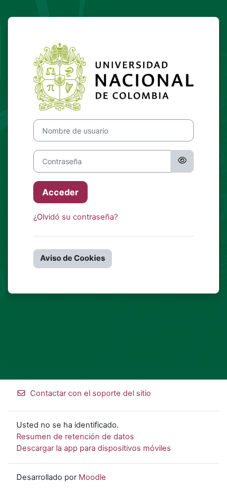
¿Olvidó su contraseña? (75, 217)
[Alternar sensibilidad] (182, 161)
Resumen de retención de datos (75, 436)
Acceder (60, 192)
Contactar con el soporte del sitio (90, 393)
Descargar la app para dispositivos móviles (93, 448)
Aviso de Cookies (72, 258)
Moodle (92, 477)
